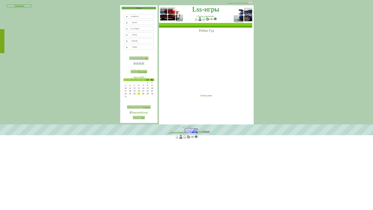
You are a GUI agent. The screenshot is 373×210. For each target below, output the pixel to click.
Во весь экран (206, 95)
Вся (142, 117)
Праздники (142, 71)
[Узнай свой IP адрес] (139, 112)
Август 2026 (139, 77)
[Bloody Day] (137, 63)
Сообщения (19, 6)
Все (146, 58)
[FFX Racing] (140, 63)
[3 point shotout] (135, 63)
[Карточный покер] (143, 63)
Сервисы (146, 107)
